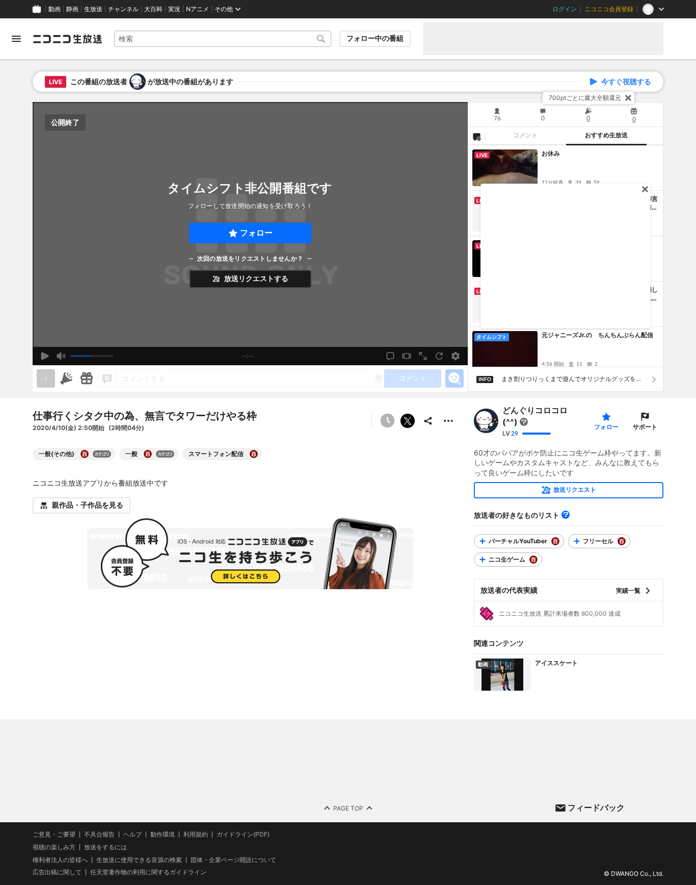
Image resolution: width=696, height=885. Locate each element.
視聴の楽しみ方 (54, 846)
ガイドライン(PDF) (243, 834)
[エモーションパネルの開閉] (454, 378)
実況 (174, 9)
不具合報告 (99, 834)
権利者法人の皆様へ (60, 859)
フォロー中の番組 (375, 38)
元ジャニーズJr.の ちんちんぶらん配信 (597, 335)
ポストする (407, 421)
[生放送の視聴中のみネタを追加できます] (46, 378)
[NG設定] (476, 136)
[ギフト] (86, 378)
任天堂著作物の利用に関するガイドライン (148, 872)
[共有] (428, 421)
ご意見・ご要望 (54, 834)
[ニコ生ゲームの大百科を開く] (533, 559)
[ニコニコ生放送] (67, 38)
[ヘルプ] (565, 515)
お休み (551, 153)
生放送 (93, 9)
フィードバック (596, 807)
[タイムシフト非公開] (387, 421)
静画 (72, 9)
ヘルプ (132, 834)
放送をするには (105, 847)
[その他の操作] (448, 421)
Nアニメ (197, 9)
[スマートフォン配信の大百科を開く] (254, 454)
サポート (645, 427)
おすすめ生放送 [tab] (606, 135)
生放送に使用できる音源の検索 (139, 859)
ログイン (564, 9)
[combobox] (222, 39)
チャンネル (123, 9)
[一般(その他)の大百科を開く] (85, 454)
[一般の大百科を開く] (148, 454)
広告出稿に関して (57, 872)
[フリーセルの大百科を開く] (622, 541)
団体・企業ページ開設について (233, 859)
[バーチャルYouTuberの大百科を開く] (555, 541)
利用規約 (195, 834)
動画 (54, 9)
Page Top (348, 808)
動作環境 (162, 834)
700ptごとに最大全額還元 (585, 98)
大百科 (153, 9)
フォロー (256, 233)
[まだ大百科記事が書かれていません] (524, 422)
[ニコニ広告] (66, 378)
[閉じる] (628, 98)
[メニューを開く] (16, 39)
